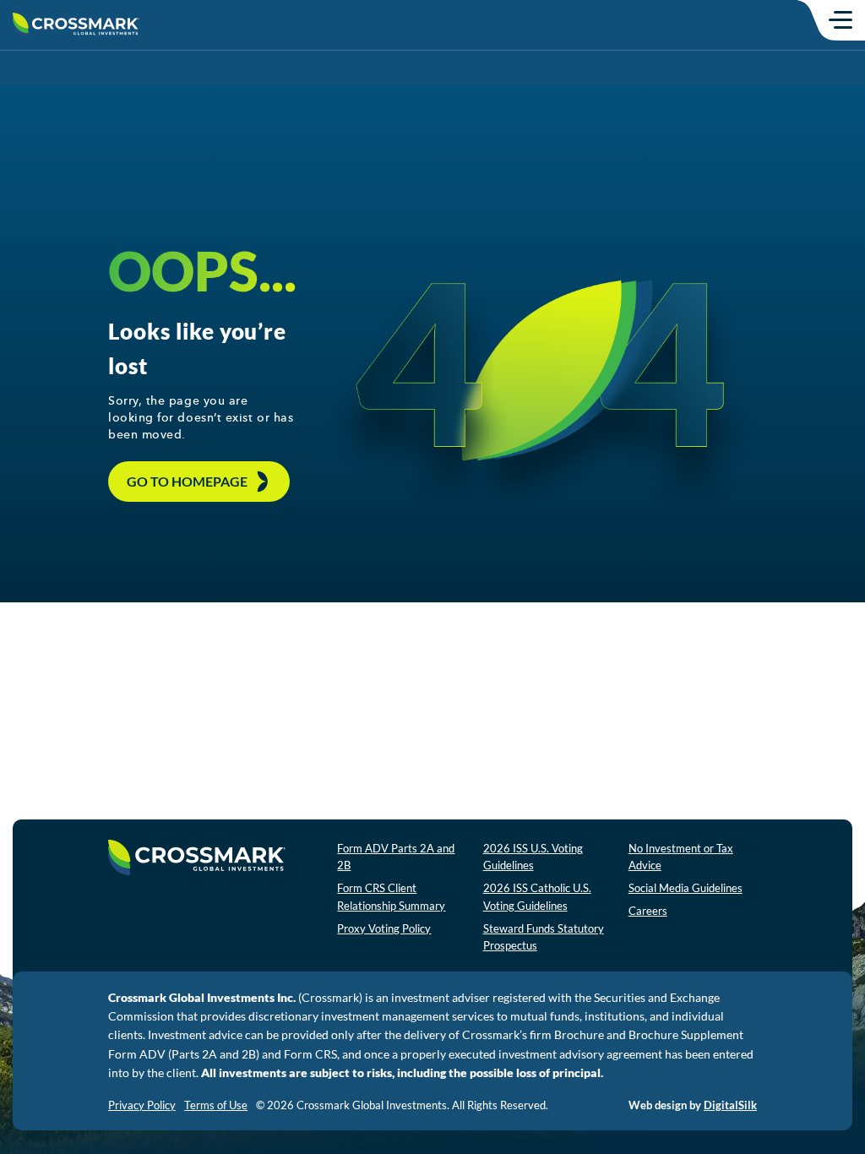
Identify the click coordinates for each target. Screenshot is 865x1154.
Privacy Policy (142, 1105)
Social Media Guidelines (685, 888)
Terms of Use (216, 1105)
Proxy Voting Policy (384, 928)
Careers (647, 910)
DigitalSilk (730, 1105)
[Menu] (840, 19)
